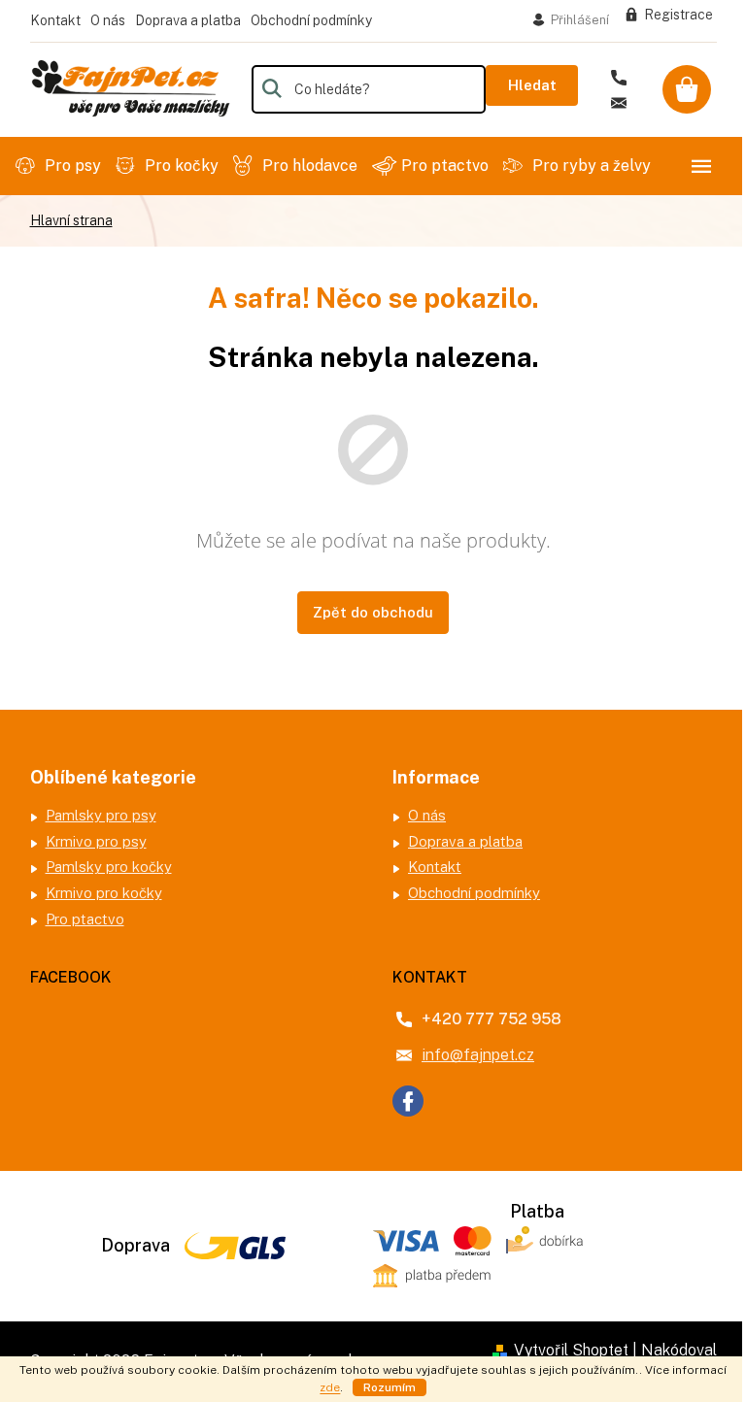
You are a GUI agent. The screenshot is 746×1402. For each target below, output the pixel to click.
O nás (107, 20)
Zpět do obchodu (373, 612)
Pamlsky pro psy (101, 815)
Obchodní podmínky (311, 20)
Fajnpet (408, 1101)
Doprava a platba (188, 20)
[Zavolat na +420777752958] (625, 78)
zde (330, 1387)
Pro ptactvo (85, 919)
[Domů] (71, 221)
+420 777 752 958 (491, 1019)
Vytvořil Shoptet (571, 1350)
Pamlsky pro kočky (109, 866)
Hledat (532, 85)
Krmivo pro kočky (104, 893)
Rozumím (389, 1387)
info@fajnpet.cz (478, 1055)
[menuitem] (61, 166)
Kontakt (55, 20)
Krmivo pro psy (96, 841)
